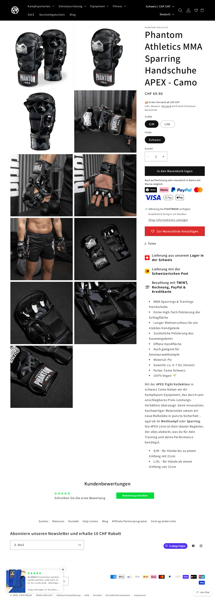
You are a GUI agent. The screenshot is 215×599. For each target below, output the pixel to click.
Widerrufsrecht (44, 595)
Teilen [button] (152, 243)
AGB (87, 595)
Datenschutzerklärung (69, 595)
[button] (40, 6)
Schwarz (155, 140)
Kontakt (73, 521)
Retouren (58, 521)
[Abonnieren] (79, 545)
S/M (151, 124)
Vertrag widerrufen (163, 521)
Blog (105, 521)
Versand (166, 106)
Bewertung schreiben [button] (135, 495)
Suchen (43, 521)
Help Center (90, 521)
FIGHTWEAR (25, 595)
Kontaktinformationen (118, 595)
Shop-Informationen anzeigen (168, 220)
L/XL (168, 124)
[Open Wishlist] (196, 10)
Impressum (140, 595)
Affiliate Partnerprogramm (129, 521)
